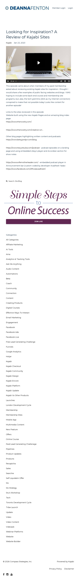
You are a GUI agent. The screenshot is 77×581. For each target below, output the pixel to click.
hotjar (9, 356)
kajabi (9, 43)
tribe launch (12, 507)
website (9, 537)
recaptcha (11, 464)
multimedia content (15, 425)
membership (12, 410)
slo (7, 483)
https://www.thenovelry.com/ (19, 122)
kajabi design (12, 376)
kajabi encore (12, 381)
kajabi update (12, 391)
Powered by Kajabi (65, 561)
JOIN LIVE (38, 221)
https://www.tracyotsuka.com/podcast (23, 148)
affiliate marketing (14, 244)
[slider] (37, 81)
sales (8, 468)
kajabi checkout (13, 366)
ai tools (9, 249)
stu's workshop (13, 493)
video (8, 517)
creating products (14, 303)
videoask (10, 527)
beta (8, 279)
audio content (12, 269)
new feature (12, 429)
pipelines (10, 449)
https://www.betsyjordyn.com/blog (21, 140)
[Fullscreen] (69, 81)
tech (8, 498)
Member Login (58, 8)
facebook (10, 327)
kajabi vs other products (17, 395)
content (9, 298)
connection (11, 293)
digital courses (13, 308)
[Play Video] (8, 81)
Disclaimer (69, 569)
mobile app (11, 420)
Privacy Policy (55, 569)
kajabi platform (13, 386)
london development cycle (18, 405)
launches (10, 400)
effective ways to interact (17, 313)
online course (12, 439)
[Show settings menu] (65, 81)
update (9, 512)
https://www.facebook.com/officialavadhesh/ (26, 169)
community (11, 288)
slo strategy (11, 488)
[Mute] (61, 81)
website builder (13, 541)
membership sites (14, 415)
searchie (10, 473)
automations (12, 274)
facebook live (12, 337)
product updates (13, 454)
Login (70, 8)
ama (8, 254)
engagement (12, 322)
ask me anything (13, 264)
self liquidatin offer (15, 478)
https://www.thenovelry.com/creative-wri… (24, 130)
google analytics (13, 352)
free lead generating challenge (20, 342)
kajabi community (14, 371)
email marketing (13, 317)
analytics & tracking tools (18, 259)
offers (8, 434)
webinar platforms (14, 532)
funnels (9, 347)
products (10, 459)
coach (9, 283)
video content (12, 522)
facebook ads (12, 332)
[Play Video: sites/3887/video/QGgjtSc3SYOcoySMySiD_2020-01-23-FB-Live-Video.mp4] (38, 63)
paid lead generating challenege (21, 444)
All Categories (12, 240)
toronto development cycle (18, 502)
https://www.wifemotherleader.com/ (22, 162)
